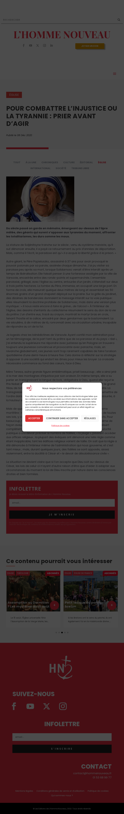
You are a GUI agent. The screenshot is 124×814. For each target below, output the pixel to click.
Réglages (90, 418)
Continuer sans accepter (62, 418)
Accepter (34, 418)
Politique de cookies (60, 425)
